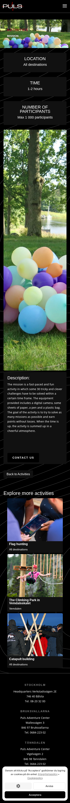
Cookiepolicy (35, 778)
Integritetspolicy (48, 774)
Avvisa (49, 786)
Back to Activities (18, 474)
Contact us (23, 457)
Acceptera (35, 794)
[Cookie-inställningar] (18, 786)
